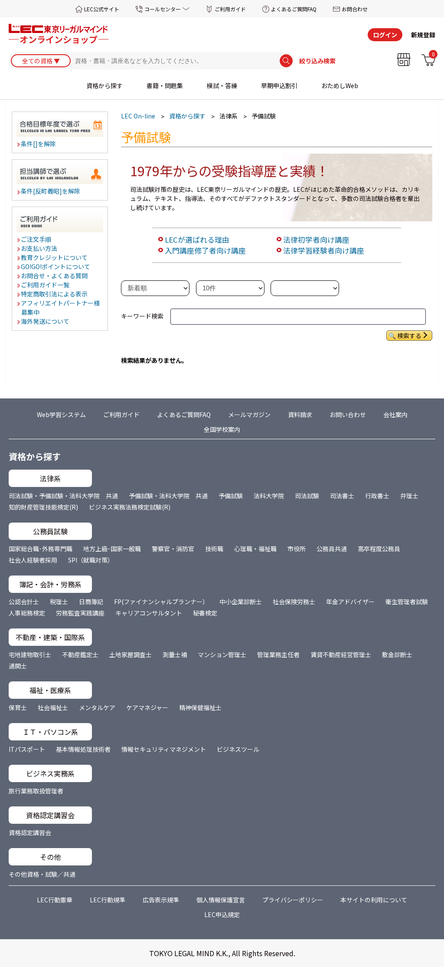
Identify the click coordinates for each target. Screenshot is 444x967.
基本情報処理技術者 (83, 749)
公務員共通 (332, 548)
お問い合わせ (348, 414)
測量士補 (175, 654)
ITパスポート (27, 749)
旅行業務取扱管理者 (36, 790)
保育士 (18, 707)
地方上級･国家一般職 (112, 548)
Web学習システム (61, 414)
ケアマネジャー (147, 707)
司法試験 (307, 495)
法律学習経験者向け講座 (323, 250)
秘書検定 (205, 612)
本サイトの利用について (373, 899)
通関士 (18, 665)
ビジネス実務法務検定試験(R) (129, 507)
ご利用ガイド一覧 (45, 284)
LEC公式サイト (101, 9)
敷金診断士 (397, 654)
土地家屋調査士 (130, 654)
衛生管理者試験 (406, 601)
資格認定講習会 (30, 832)
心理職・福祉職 (255, 548)
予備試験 (231, 495)
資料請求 (300, 414)
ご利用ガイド (230, 9)
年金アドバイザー (350, 601)
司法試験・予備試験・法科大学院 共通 (63, 495)
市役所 (296, 548)
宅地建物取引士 (30, 654)
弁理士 (409, 495)
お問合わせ (355, 9)
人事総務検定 (27, 612)
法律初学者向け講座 (316, 239)
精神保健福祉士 (200, 707)
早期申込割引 (279, 85)
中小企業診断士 (240, 601)
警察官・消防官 (173, 548)
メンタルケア (97, 707)
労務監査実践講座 (80, 612)
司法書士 (342, 495)
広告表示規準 (161, 899)
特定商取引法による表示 (54, 293)
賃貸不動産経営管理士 (340, 654)
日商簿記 (91, 601)
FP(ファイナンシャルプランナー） (161, 601)
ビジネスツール (238, 749)
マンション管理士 (222, 654)
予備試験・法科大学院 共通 (168, 495)
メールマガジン (249, 414)
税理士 (59, 601)
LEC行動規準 (107, 899)
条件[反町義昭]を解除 (51, 191)
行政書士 (377, 495)
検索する (409, 335)
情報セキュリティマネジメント (163, 749)
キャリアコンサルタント (148, 612)
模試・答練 (222, 85)
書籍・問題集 (165, 85)
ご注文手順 (36, 239)
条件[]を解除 (38, 143)
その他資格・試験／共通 (42, 874)
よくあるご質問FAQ (294, 9)
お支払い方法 (39, 248)
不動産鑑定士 (80, 654)
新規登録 (423, 34)
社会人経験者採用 (33, 560)
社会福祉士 (53, 707)
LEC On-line (138, 116)
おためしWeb (339, 85)
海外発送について (45, 321)
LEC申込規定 (222, 914)
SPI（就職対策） (91, 560)
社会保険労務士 (294, 601)
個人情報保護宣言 (220, 899)
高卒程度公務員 (379, 548)
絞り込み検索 (317, 60)
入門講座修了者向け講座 (205, 250)
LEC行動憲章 (54, 899)
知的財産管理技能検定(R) (43, 507)
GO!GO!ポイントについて (56, 266)
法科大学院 (269, 495)
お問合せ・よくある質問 (54, 275)
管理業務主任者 (278, 654)
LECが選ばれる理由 (197, 239)
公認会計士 (24, 601)
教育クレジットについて (54, 257)
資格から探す (104, 85)
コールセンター (162, 9)
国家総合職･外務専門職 (40, 548)
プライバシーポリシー (292, 899)
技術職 (214, 548)
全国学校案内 (222, 429)
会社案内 (395, 414)
